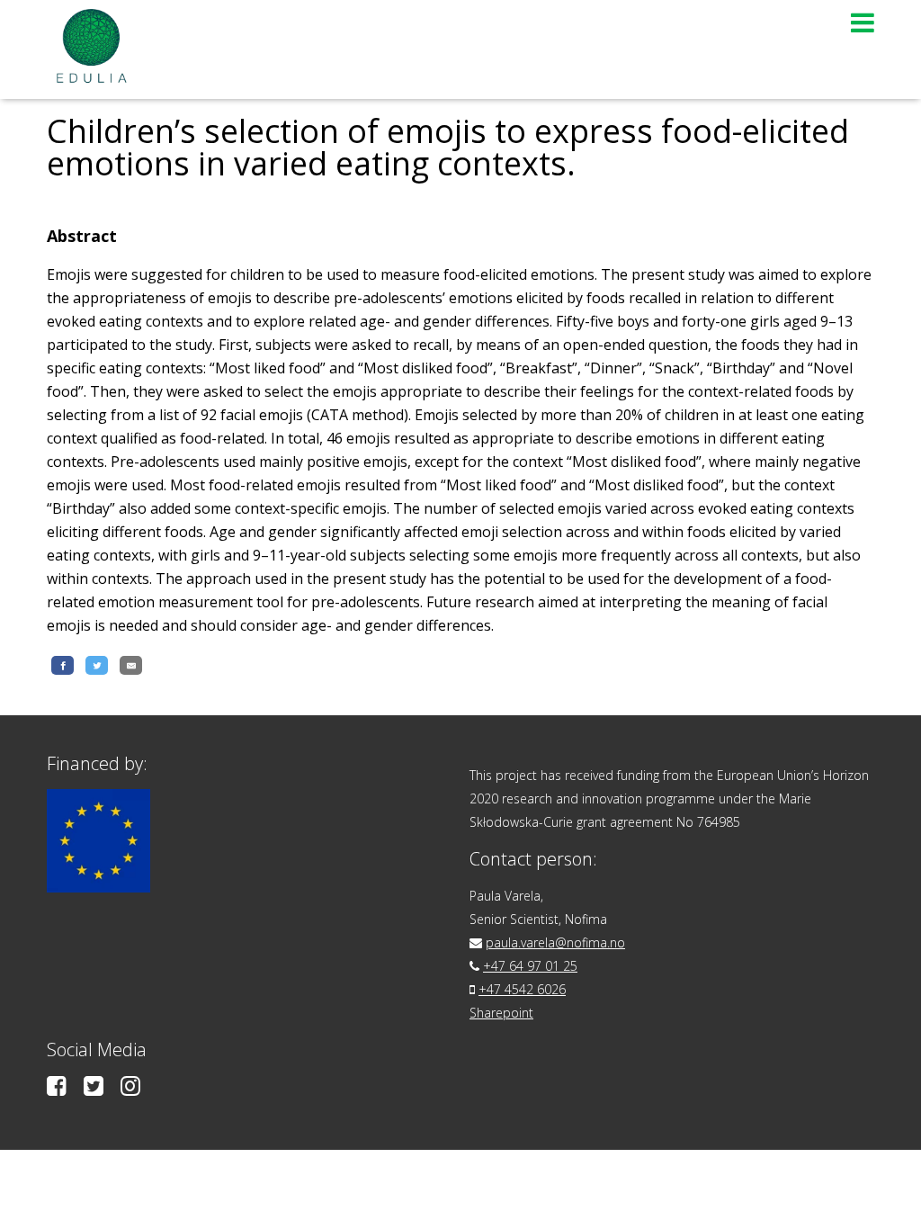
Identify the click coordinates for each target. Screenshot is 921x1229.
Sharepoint (501, 1012)
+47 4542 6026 (522, 989)
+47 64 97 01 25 (530, 965)
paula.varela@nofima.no (555, 942)
